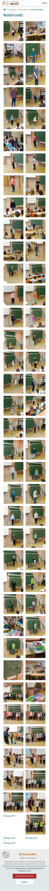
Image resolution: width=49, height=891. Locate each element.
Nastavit (24, 882)
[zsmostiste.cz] (5, 9)
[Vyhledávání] (36, 3)
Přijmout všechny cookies (24, 876)
